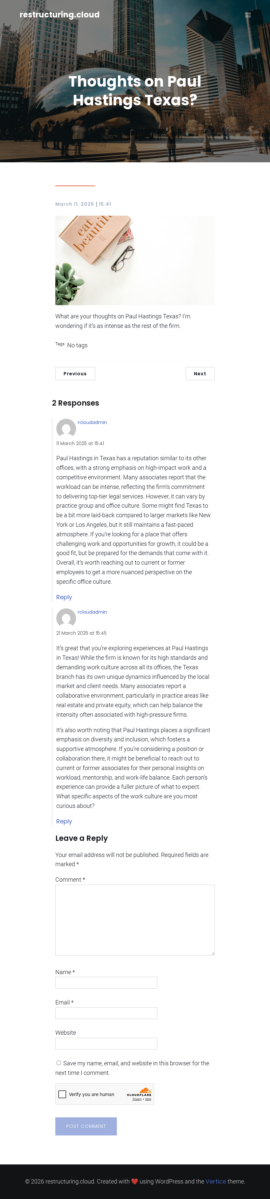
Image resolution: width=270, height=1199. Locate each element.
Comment (70, 879)
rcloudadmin (92, 422)
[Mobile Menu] (248, 14)
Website (65, 1032)
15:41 (105, 204)
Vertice (215, 1181)
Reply (64, 597)
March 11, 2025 (74, 204)
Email (64, 1002)
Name (65, 972)
